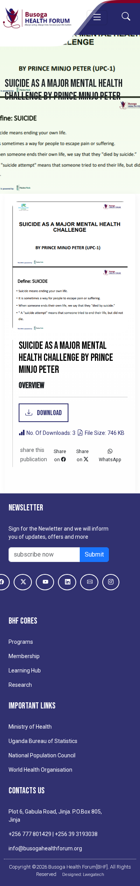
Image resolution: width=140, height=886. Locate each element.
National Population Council (42, 755)
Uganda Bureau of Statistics (43, 741)
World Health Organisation (40, 770)
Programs (21, 642)
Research (20, 685)
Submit (94, 554)
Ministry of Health (30, 727)
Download (49, 413)
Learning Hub (25, 670)
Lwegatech (93, 874)
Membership (24, 656)
